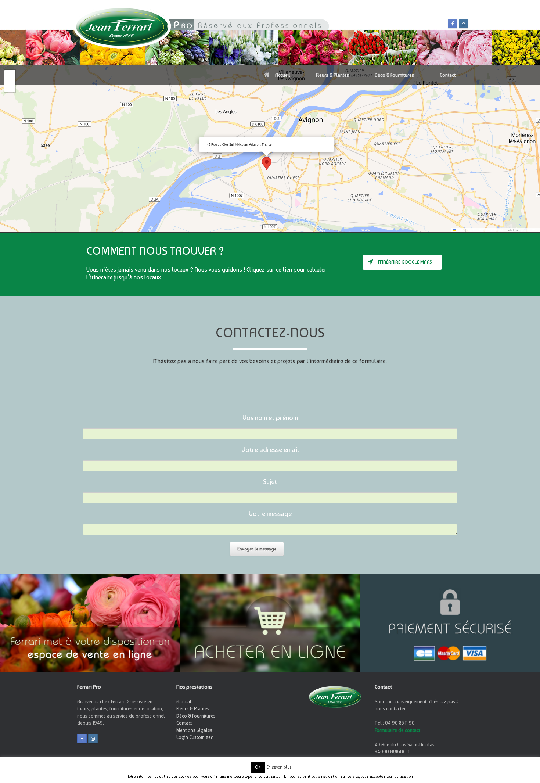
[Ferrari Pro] (122, 33)
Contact (448, 75)
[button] (266, 163)
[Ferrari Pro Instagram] (463, 23)
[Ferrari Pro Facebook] (452, 23)
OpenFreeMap (475, 230)
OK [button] (258, 767)
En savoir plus (279, 767)
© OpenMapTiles (495, 230)
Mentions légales (194, 730)
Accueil (282, 75)
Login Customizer (194, 737)
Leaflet (460, 230)
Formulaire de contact (397, 730)
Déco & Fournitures (394, 75)
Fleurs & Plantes (332, 75)
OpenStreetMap (528, 230)
